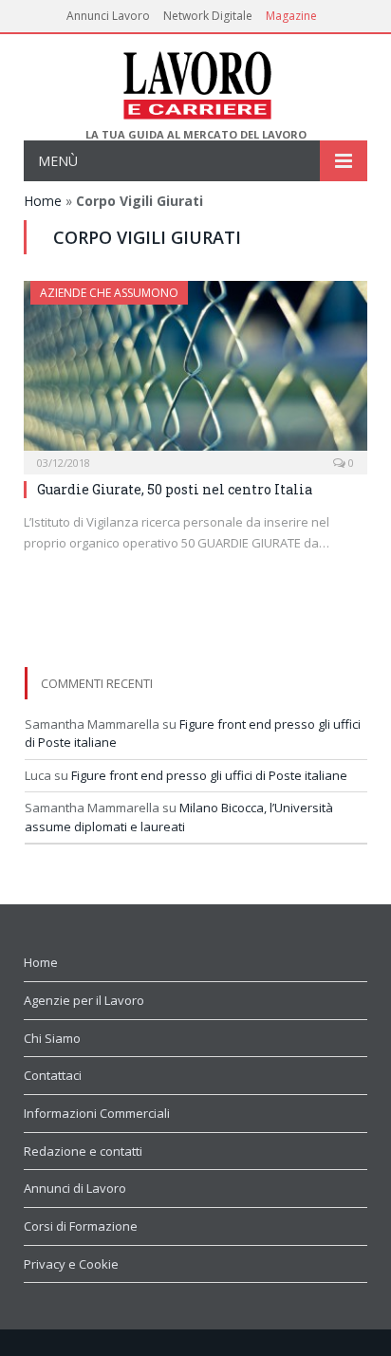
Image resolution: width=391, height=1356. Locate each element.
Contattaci (53, 1075)
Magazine (291, 16)
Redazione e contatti (83, 1151)
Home (43, 201)
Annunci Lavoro (108, 16)
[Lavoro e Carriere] (196, 81)
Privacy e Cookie (71, 1263)
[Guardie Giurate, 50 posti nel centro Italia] (195, 371)
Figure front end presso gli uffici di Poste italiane (209, 775)
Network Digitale (207, 16)
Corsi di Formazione (81, 1226)
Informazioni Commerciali (97, 1113)
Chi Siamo (52, 1038)
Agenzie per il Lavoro (84, 1000)
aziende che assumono (109, 293)
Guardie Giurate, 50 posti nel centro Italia (174, 489)
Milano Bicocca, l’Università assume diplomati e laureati (179, 817)
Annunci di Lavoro (75, 1188)
